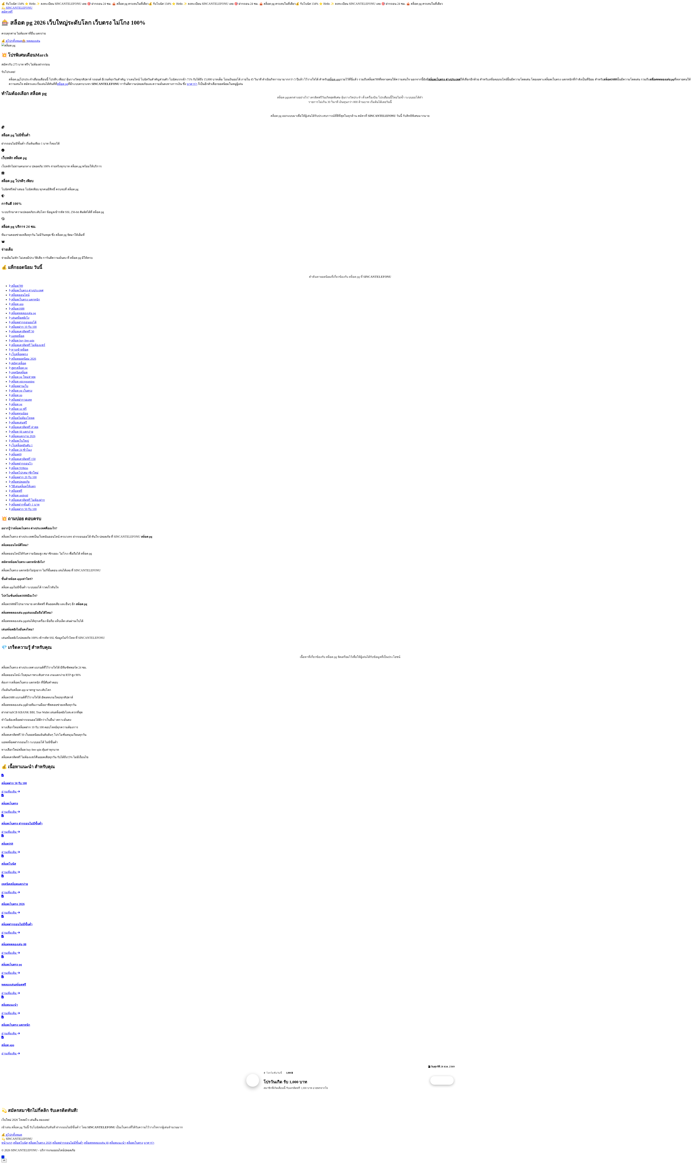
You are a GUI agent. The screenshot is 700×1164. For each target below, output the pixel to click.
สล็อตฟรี (16, 490)
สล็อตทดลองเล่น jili (96, 1142)
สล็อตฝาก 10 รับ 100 (24, 326)
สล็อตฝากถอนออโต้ (23, 322)
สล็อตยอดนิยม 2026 (23, 358)
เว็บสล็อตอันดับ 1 (22, 445)
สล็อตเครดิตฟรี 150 (23, 459)
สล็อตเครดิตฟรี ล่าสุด (24, 427)
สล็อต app (17, 304)
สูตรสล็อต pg (19, 367)
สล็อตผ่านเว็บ (19, 386)
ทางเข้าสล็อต (19, 349)
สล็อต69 (16, 454)
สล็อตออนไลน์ (20, 295)
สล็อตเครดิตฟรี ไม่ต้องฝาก (28, 500)
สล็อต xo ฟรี (19, 408)
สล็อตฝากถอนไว (21, 463)
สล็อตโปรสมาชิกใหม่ (24, 472)
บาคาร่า (192, 83)
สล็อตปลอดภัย (20, 481)
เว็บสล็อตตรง (19, 354)
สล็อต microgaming (22, 381)
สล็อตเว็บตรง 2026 (40, 1142)
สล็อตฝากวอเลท (21, 399)
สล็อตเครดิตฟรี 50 (22, 331)
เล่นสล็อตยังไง (20, 317)
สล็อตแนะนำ (117, 1142)
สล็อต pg (62, 83)
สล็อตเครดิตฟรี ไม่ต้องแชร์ (28, 345)
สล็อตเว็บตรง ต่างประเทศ (27, 290)
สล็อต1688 (17, 308)
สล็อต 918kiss (19, 468)
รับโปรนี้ (444, 1080)
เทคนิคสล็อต (19, 372)
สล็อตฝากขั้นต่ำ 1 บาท (25, 504)
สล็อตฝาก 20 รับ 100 (24, 477)
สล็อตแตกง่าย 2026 (23, 436)
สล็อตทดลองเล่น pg (23, 313)
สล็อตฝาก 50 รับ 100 (24, 509)
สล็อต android (19, 495)
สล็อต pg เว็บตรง (21, 390)
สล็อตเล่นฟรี (19, 422)
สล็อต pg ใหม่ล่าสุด (23, 377)
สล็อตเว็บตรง (135, 1142)
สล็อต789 (17, 285)
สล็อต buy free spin (22, 340)
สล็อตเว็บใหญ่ (20, 440)
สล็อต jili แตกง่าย (22, 431)
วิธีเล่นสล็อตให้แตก (23, 486)
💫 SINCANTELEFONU (16, 7)
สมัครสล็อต (18, 363)
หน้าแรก (6, 1142)
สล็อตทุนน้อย (19, 413)
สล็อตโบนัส (20, 1142)
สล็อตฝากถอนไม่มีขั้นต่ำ (67, 1142)
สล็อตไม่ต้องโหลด (22, 418)
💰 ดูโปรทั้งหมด (11, 40)
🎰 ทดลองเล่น (31, 40)
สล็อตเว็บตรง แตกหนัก (25, 299)
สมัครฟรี (7, 11)
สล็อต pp (16, 395)
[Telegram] (2, 1157)
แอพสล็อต (17, 336)
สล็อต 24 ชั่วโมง (21, 449)
